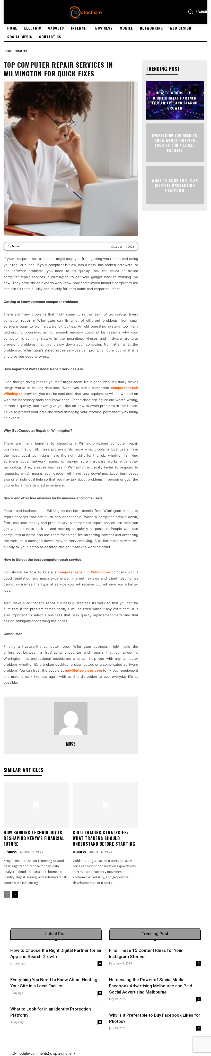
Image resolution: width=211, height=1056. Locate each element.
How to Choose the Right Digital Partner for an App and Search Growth (175, 100)
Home (7, 51)
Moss (16, 246)
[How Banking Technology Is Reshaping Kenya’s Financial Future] (36, 805)
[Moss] (70, 718)
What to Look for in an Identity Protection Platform (175, 185)
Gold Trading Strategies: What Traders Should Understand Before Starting (104, 838)
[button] (197, 11)
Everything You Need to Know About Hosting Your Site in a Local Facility (175, 142)
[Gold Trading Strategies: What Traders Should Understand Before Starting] (105, 805)
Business (21, 51)
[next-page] (15, 894)
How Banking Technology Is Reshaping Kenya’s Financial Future (34, 838)
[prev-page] (7, 894)
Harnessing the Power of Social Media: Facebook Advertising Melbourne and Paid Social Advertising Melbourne (150, 986)
